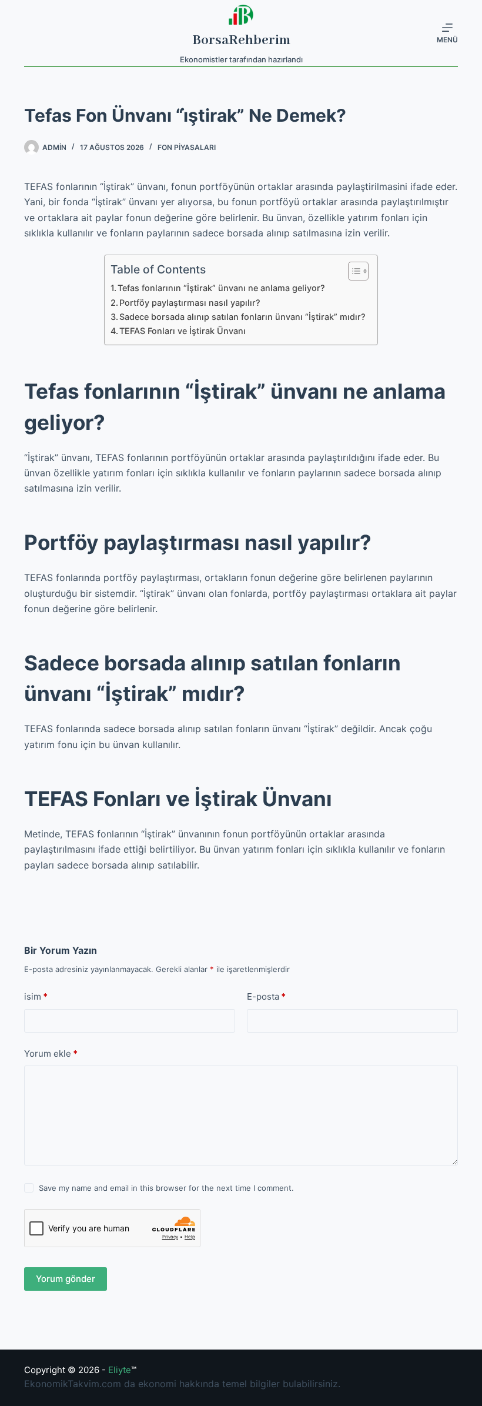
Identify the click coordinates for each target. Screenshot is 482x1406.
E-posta (266, 996)
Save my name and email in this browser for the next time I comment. (166, 1188)
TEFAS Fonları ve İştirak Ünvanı (182, 331)
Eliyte (119, 1369)
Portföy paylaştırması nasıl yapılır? (189, 303)
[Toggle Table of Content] (352, 271)
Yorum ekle (51, 1053)
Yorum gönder (65, 1278)
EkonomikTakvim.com (72, 1384)
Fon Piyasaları (187, 147)
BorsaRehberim (241, 40)
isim (36, 996)
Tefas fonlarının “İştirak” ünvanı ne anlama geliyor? (221, 288)
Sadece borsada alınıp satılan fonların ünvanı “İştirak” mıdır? (242, 317)
